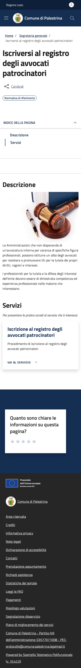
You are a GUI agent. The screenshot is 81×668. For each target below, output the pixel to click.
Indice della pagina (19, 122)
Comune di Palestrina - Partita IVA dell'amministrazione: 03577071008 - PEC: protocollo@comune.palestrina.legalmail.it (36, 640)
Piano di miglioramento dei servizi (29, 624)
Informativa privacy (19, 533)
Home (9, 35)
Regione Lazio (14, 5)
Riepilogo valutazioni (20, 608)
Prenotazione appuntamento (26, 566)
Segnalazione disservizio (23, 616)
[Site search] (72, 18)
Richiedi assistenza (19, 574)
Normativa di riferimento (19, 97)
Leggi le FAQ (14, 591)
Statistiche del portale (21, 583)
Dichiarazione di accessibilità (26, 549)
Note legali (13, 541)
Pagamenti (13, 599)
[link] (23, 362)
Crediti (10, 524)
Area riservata (16, 516)
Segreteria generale (33, 35)
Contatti (11, 558)
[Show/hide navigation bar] (6, 18)
